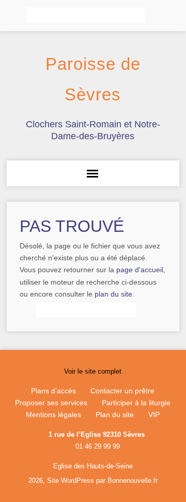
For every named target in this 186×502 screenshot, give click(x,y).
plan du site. (114, 294)
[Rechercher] (157, 15)
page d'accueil (139, 269)
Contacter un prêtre (122, 391)
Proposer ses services (51, 402)
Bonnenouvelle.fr (132, 480)
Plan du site (115, 414)
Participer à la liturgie (136, 402)
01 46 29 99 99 (97, 446)
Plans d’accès (53, 391)
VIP (154, 414)
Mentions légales (53, 414)
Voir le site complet (92, 371)
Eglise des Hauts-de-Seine (93, 466)
